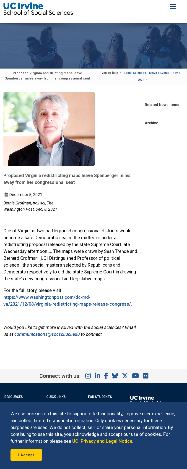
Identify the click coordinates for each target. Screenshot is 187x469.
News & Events (159, 72)
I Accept (26, 455)
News (176, 72)
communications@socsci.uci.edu (47, 334)
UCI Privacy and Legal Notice (102, 441)
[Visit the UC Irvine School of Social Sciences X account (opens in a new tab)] (125, 376)
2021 (141, 79)
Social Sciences (135, 72)
